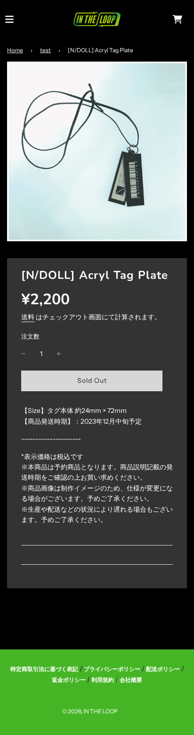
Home (15, 50)
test (45, 50)
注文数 (30, 336)
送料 (27, 317)
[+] (59, 353)
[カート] (177, 19)
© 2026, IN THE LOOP (90, 711)
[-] (23, 353)
